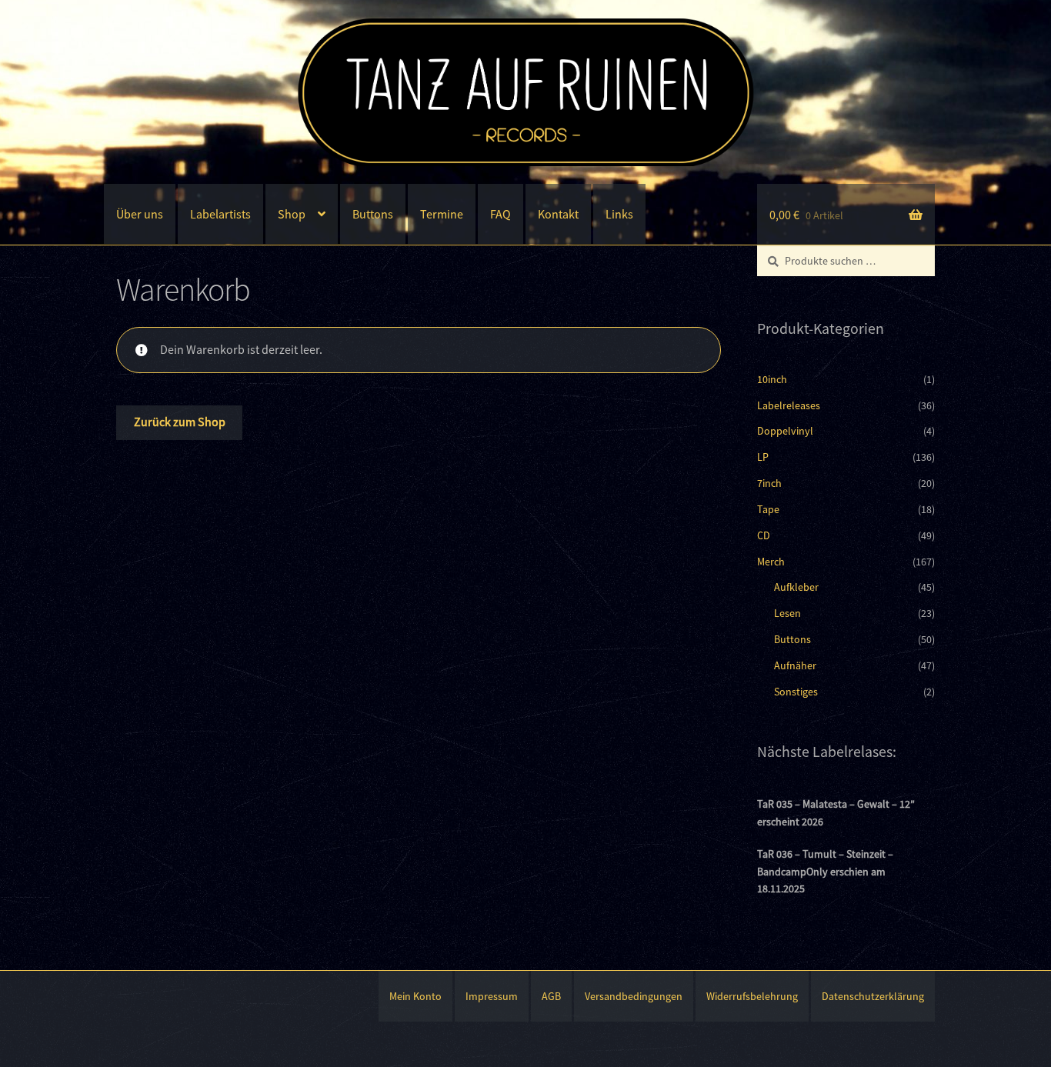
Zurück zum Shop (179, 421)
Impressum (491, 996)
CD (763, 535)
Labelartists (220, 214)
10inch (772, 379)
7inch (769, 483)
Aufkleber (796, 587)
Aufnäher (795, 665)
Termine (441, 214)
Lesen (787, 613)
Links (619, 214)
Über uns (139, 214)
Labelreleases (788, 405)
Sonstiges (796, 692)
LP (763, 457)
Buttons (372, 214)
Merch (771, 562)
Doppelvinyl (785, 431)
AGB (551, 996)
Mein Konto (415, 996)
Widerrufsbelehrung (752, 996)
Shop (291, 214)
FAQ (500, 214)
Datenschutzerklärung (873, 996)
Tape (768, 509)
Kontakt (558, 214)
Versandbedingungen (633, 996)
